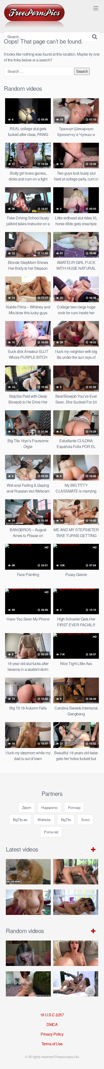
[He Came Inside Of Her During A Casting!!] (28, 984)
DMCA (52, 1024)
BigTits (66, 819)
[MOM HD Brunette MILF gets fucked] (75, 871)
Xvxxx (85, 819)
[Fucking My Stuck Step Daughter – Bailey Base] (28, 902)
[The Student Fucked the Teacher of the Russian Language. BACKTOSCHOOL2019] (75, 953)
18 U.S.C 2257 (52, 1014)
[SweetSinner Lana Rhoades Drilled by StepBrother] (75, 902)
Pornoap (74, 807)
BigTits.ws (20, 819)
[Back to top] (95, 1058)
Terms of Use (52, 1044)
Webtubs (44, 819)
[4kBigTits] (34, 16)
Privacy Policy (52, 1034)
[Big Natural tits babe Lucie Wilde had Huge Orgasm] (75, 984)
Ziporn (26, 807)
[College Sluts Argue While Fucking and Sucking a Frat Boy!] (28, 953)
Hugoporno (49, 807)
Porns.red (51, 831)
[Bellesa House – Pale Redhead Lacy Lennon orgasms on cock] (28, 871)
